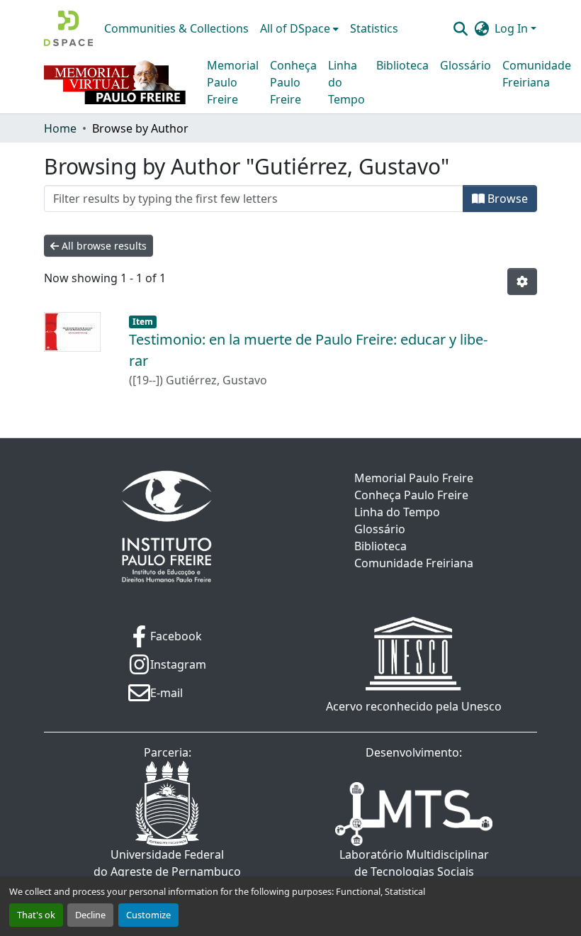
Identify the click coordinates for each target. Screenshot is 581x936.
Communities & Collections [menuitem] (176, 28)
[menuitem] (299, 28)
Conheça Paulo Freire (293, 82)
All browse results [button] (103, 245)
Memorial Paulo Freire (233, 82)
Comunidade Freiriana (536, 73)
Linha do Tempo (346, 82)
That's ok (36, 914)
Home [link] (60, 128)
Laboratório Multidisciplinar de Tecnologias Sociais (414, 863)
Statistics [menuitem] (374, 28)
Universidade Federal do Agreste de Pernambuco (167, 863)
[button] (68, 28)
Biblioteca (402, 65)
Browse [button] (506, 198)
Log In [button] (513, 28)
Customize (148, 914)
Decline (90, 914)
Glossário (465, 65)
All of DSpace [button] (295, 28)
